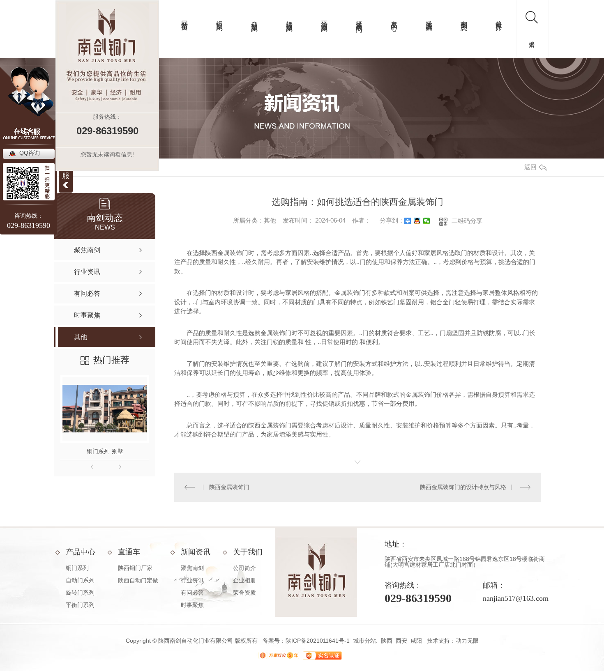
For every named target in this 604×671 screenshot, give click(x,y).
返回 (530, 166)
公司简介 (499, 18)
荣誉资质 (244, 592)
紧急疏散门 (359, 19)
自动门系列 (254, 19)
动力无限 (467, 640)
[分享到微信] (426, 221)
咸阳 (416, 640)
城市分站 (364, 640)
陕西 (386, 640)
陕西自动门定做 (138, 580)
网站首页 (184, 18)
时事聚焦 (192, 605)
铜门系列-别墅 (105, 451)
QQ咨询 (29, 152)
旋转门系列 (289, 19)
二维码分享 (467, 220)
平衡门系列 (324, 19)
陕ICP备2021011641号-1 (318, 640)
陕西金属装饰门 (229, 487)
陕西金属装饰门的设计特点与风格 (463, 487)
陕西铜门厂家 (135, 568)
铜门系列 (219, 18)
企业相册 (244, 580)
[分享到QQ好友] (417, 221)
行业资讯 (192, 580)
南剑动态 (464, 18)
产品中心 (394, 18)
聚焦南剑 (192, 568)
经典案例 (429, 18)
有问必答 (192, 592)
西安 (401, 640)
